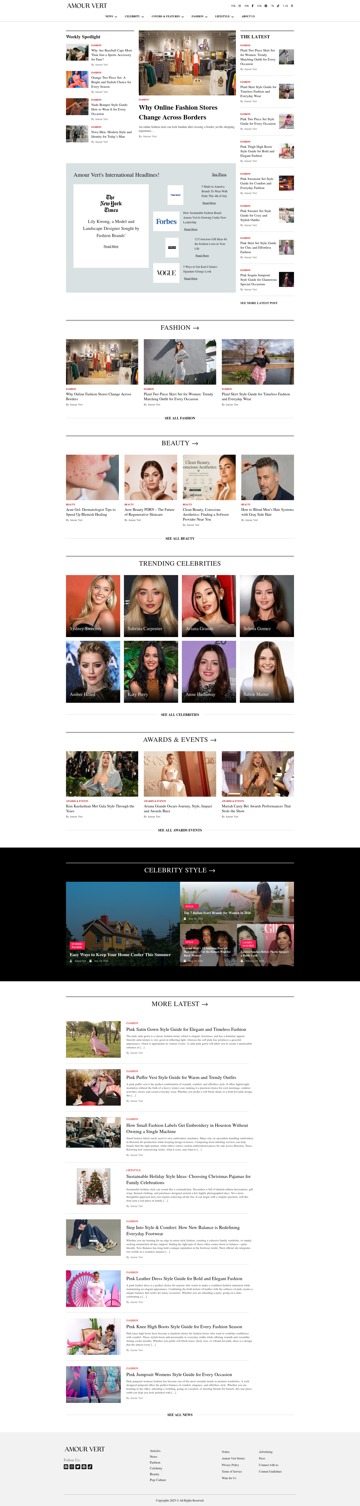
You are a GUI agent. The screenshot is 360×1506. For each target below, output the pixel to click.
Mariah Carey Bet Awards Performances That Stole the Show (256, 808)
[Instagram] (72, 1467)
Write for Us (229, 1478)
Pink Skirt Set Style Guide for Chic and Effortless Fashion (258, 247)
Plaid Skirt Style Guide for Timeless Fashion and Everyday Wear (258, 91)
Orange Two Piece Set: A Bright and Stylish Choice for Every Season (111, 82)
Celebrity (132, 16)
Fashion (197, 16)
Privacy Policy (230, 1465)
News (109, 16)
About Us (248, 16)
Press (262, 1458)
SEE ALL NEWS (180, 1414)
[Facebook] (66, 1467)
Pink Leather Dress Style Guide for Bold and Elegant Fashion (184, 1278)
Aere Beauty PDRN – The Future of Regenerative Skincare (149, 512)
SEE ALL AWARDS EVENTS (180, 830)
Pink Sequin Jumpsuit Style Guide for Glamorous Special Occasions (258, 279)
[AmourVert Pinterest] (266, 6)
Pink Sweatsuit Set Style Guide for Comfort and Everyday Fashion (256, 183)
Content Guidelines (270, 1471)
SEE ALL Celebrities (180, 714)
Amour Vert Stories (233, 1458)
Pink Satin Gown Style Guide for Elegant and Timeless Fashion (186, 1029)
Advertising (266, 1452)
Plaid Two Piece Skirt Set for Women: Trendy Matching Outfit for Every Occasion (258, 57)
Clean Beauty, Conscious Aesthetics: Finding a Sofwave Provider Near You (206, 514)
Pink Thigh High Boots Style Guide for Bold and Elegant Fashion (257, 151)
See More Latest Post (259, 303)
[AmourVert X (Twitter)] (292, 6)
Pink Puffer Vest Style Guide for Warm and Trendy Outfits (181, 1077)
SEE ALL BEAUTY (180, 538)
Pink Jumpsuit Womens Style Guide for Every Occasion (179, 1374)
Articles (155, 1450)
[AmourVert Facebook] (253, 6)
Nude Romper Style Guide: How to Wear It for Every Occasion (109, 109)
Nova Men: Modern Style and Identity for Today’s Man (111, 134)
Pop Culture (158, 1479)
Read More (111, 246)
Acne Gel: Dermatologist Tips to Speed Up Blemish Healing (91, 512)
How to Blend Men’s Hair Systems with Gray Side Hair (267, 512)
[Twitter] (78, 1467)
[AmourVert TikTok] (278, 6)
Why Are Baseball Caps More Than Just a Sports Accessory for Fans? (111, 54)
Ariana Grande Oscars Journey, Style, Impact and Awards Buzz (178, 808)
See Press (219, 174)
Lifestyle (222, 16)
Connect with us (268, 1465)
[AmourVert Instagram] (240, 6)
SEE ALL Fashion (180, 418)
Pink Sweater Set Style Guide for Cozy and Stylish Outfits (255, 215)
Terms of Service (232, 1471)
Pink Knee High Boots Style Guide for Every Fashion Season (184, 1326)
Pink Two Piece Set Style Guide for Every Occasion (258, 121)
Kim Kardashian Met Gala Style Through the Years (100, 808)
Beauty (154, 1474)
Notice (226, 1452)
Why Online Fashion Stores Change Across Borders (178, 112)
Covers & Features (166, 16)
